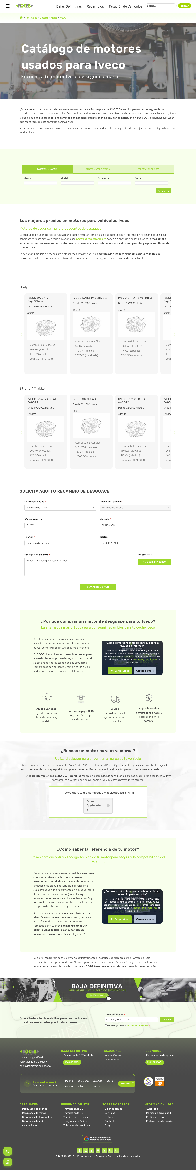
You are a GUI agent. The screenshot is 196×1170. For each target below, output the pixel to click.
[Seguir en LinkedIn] (110, 1150)
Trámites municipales (75, 1117)
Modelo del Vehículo (111, 501)
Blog (107, 1125)
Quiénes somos (113, 1108)
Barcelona (83, 1080)
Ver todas (126, 1083)
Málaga (69, 1086)
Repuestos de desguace (160, 1055)
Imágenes (146, 554)
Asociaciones (29, 1125)
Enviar (167, 1019)
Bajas (69, 6)
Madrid (69, 1080)
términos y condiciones (145, 659)
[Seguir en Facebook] (79, 1150)
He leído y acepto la (128, 1025)
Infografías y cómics (75, 1121)
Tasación (125, 6)
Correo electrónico (115, 1014)
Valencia (97, 1080)
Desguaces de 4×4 (32, 1121)
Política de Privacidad (137, 1025)
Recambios (95, 6)
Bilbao (80, 1086)
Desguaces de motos (34, 1112)
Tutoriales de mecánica (76, 1125)
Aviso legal (152, 1108)
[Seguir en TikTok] (91, 1150)
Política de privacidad (158, 1112)
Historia (109, 1117)
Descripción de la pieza (37, 554)
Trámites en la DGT (74, 1108)
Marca (54, 17)
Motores (44, 17)
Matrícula (105, 519)
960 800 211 (70, 1062)
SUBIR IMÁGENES (156, 562)
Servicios (110, 1112)
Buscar (184, 6)
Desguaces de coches (34, 1108)
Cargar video (122, 670)
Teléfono (104, 537)
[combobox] (40, 183)
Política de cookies (156, 1117)
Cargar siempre (145, 670)
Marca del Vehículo (35, 501)
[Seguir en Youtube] (98, 1150)
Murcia (97, 1086)
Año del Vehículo (33, 519)
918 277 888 (153, 1062)
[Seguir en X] (104, 1150)
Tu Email (29, 537)
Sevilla (110, 1080)
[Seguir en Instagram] (85, 1150)
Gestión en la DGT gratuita (78, 1055)
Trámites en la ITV (73, 1112)
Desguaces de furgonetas (37, 1117)
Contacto (110, 1121)
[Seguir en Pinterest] (116, 1150)
